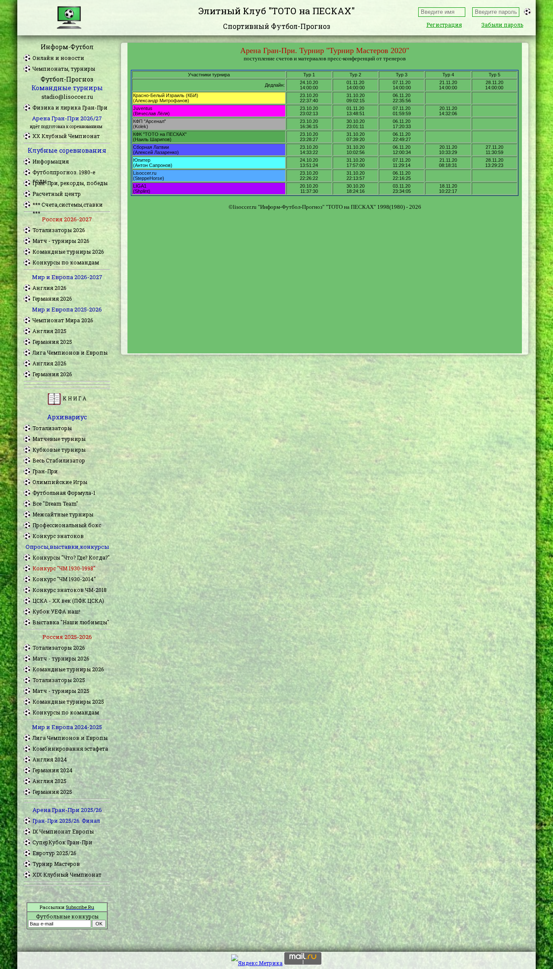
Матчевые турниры (59, 438)
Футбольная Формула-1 (63, 492)
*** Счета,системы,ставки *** (67, 205)
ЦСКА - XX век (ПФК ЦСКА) (68, 600)
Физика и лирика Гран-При (70, 107)
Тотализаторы (52, 428)
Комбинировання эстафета (70, 748)
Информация (50, 161)
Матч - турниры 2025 (60, 690)
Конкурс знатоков (58, 535)
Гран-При (45, 471)
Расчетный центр (56, 193)
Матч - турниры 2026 (60, 240)
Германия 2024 (52, 770)
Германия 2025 (52, 341)
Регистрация (444, 24)
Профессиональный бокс (66, 525)
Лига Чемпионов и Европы (70, 352)
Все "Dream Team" (55, 503)
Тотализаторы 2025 (58, 679)
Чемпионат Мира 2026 (62, 320)
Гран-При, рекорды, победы (70, 182)
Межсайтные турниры (62, 514)
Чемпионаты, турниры (63, 68)
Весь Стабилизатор (58, 460)
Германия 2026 (52, 298)
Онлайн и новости (58, 57)
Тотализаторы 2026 (58, 230)
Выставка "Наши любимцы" (70, 622)
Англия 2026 (49, 287)
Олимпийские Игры (59, 481)
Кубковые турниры (59, 449)
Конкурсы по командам (65, 262)
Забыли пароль (502, 24)
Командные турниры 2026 (68, 251)
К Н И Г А (73, 398)
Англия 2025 (49, 330)
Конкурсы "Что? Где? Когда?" (71, 557)
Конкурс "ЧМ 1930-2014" (64, 579)
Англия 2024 (49, 759)
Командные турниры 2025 (68, 701)
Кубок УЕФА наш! (56, 611)
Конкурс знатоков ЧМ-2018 (69, 589)
